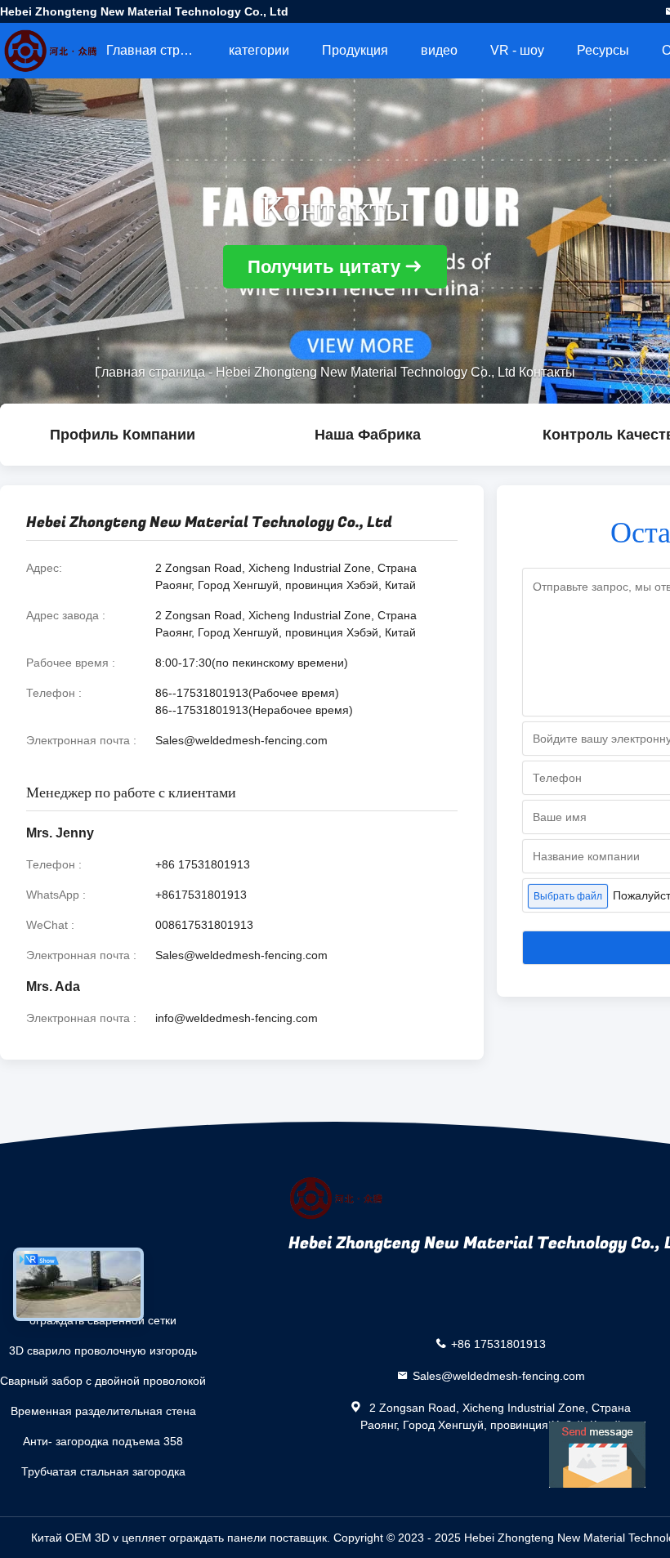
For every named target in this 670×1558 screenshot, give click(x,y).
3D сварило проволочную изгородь (103, 1350)
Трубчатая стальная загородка (103, 1471)
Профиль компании (122, 434)
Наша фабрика (368, 434)
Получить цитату (324, 267)
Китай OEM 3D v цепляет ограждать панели (148, 1537)
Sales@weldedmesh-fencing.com (241, 740)
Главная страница (159, 50)
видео (439, 50)
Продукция (355, 50)
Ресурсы (603, 50)
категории (259, 50)
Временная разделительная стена (103, 1410)
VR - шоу (517, 50)
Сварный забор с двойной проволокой (103, 1380)
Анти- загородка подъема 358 (103, 1441)
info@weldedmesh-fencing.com (236, 1018)
